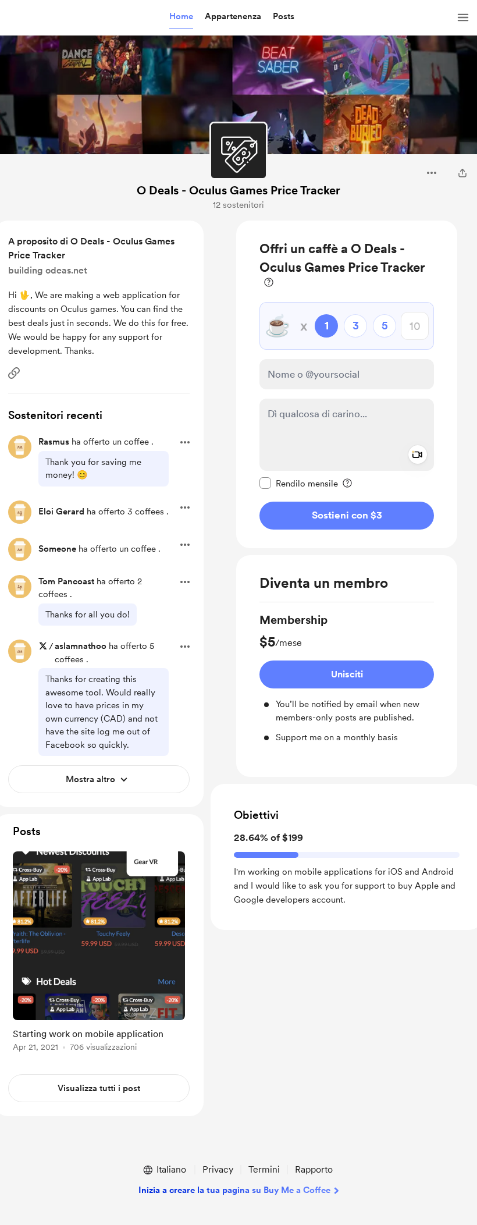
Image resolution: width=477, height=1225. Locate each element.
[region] (346, 384)
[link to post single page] (99, 953)
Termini (264, 1169)
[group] (346, 678)
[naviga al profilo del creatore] (238, 151)
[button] (181, 17)
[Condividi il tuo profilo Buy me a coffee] (462, 173)
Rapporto (314, 1169)
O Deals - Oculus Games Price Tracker (238, 190)
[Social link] (14, 373)
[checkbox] (298, 483)
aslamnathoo (80, 646)
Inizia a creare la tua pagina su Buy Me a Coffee (234, 1190)
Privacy (217, 1169)
